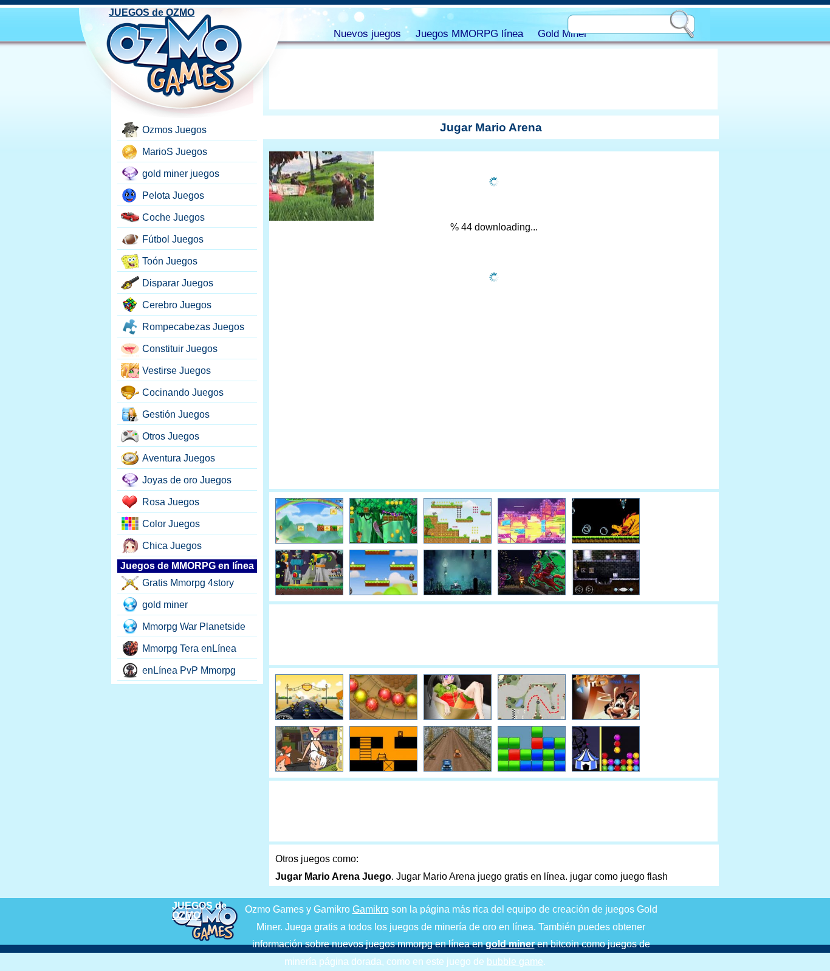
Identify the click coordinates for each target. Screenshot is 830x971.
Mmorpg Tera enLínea (189, 648)
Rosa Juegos (170, 502)
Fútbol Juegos (173, 239)
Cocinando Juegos (183, 392)
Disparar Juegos (177, 283)
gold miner (165, 605)
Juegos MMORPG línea (469, 34)
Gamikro (370, 909)
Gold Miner (563, 34)
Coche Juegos (173, 217)
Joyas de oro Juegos (187, 480)
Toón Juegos (169, 261)
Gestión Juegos (176, 414)
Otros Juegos (170, 436)
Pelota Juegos (173, 195)
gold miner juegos (180, 173)
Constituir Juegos (180, 349)
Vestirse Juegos (176, 370)
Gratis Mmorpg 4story (188, 583)
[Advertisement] (493, 79)
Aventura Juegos (178, 458)
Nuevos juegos (367, 34)
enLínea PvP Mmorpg (189, 670)
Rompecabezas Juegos (193, 327)
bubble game (515, 961)
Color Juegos (171, 524)
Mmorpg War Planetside (193, 626)
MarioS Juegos (174, 152)
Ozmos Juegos (174, 130)
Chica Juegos (172, 546)
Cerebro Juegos (176, 305)
